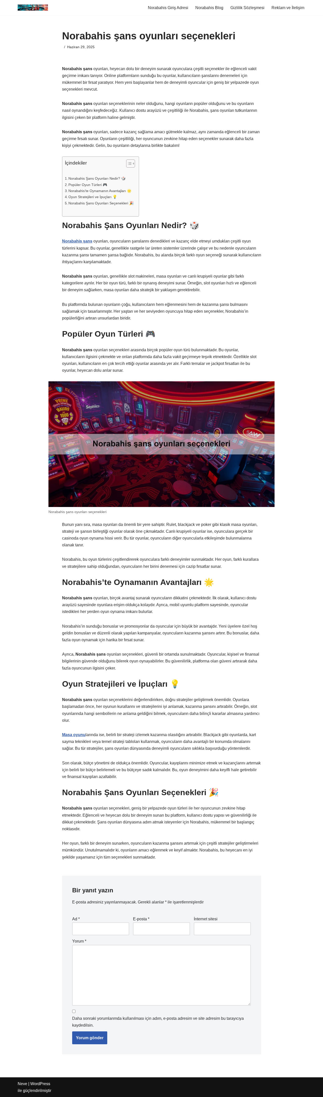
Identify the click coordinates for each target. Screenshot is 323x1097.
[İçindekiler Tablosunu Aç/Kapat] (128, 163)
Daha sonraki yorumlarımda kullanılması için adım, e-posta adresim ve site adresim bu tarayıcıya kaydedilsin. (158, 1021)
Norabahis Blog (209, 8)
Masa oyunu (74, 735)
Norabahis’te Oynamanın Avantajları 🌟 (99, 191)
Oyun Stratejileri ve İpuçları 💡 (92, 197)
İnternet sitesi (206, 919)
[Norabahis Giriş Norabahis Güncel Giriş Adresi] (33, 8)
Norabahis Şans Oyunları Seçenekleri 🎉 (101, 203)
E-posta (141, 919)
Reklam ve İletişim (288, 8)
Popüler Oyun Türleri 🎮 (87, 185)
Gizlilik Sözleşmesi (247, 8)
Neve (22, 1084)
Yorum (79, 941)
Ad (76, 919)
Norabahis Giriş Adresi (168, 8)
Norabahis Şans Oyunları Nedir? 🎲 (97, 178)
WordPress (40, 1084)
